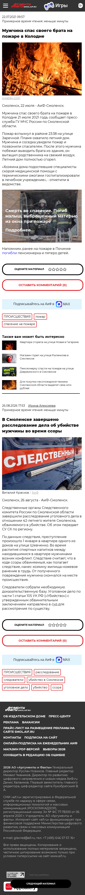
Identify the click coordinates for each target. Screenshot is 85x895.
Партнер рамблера (39, 875)
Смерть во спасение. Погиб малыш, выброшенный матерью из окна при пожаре (41, 216)
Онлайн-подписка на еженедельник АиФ (40, 743)
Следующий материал (40, 883)
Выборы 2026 (54, 749)
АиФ (35, 492)
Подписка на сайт (40, 737)
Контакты (12, 737)
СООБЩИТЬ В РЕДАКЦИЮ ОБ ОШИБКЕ (34, 755)
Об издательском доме (24, 716)
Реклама (11, 722)
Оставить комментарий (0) (43, 285)
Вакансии (31, 722)
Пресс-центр (60, 716)
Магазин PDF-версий (21, 749)
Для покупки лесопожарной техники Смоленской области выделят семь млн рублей (45, 385)
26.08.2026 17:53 (13, 406)
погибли (9, 253)
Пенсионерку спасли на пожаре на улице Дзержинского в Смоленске (47, 370)
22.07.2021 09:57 (13, 17)
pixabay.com (11, 98)
